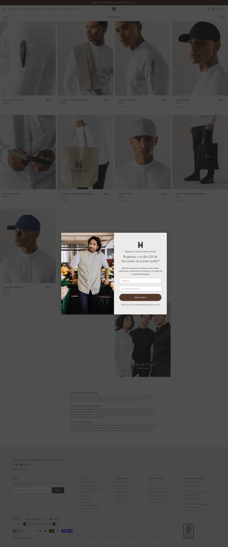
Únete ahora (140, 297)
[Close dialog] (163, 236)
